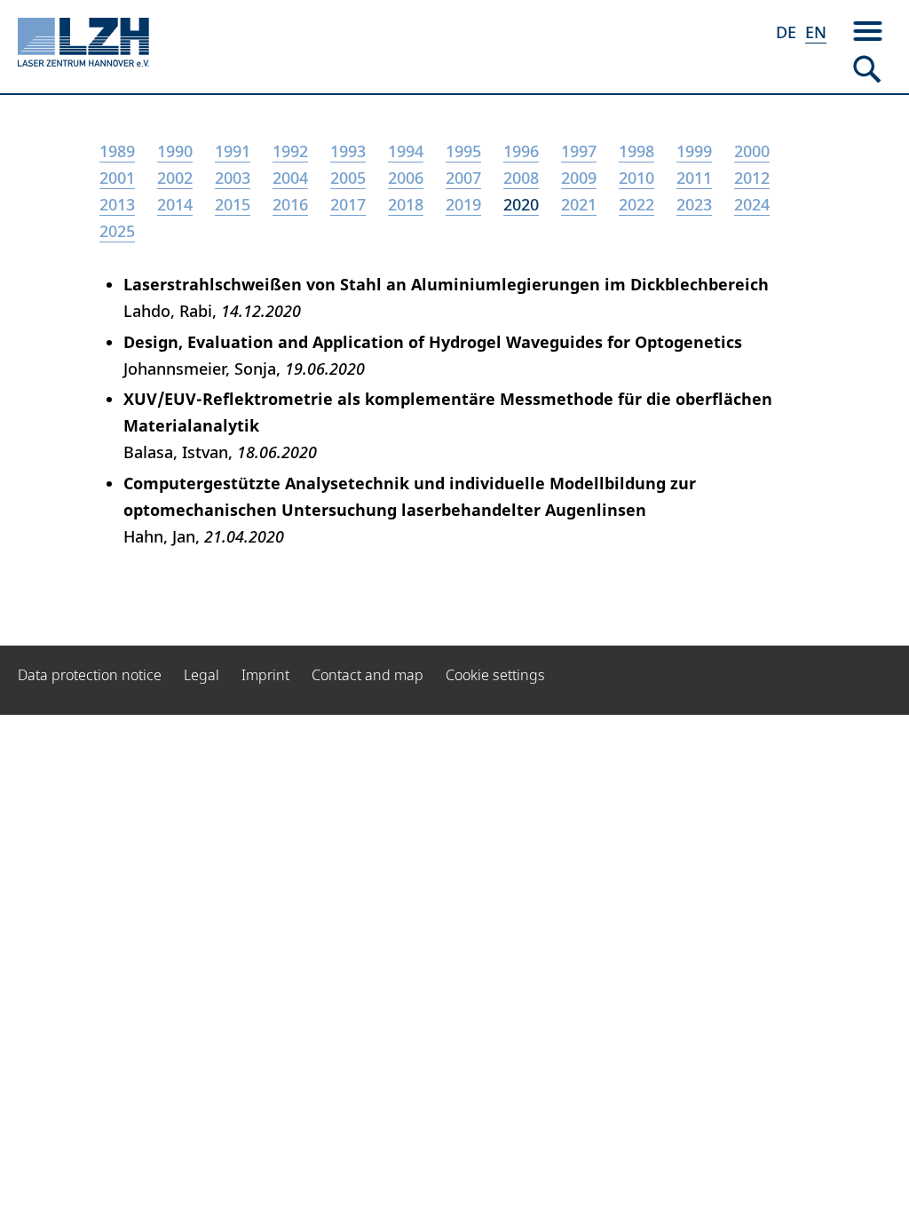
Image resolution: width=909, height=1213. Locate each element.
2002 (175, 177)
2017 (348, 204)
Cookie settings (495, 675)
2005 (348, 177)
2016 (290, 204)
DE (786, 32)
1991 (232, 151)
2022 (636, 204)
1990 (175, 151)
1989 (117, 151)
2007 (463, 177)
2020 (521, 204)
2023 (694, 204)
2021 (579, 204)
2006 (405, 177)
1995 (463, 151)
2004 (290, 177)
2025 (117, 231)
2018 (405, 204)
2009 (579, 177)
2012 (752, 177)
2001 (117, 177)
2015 (232, 204)
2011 (694, 177)
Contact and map (367, 675)
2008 (521, 177)
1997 (579, 151)
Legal (201, 675)
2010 (636, 177)
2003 (232, 177)
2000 (752, 151)
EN (815, 32)
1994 (405, 151)
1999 (694, 151)
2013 (117, 204)
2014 (175, 204)
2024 (752, 204)
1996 (521, 151)
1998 (636, 151)
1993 (348, 151)
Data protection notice (90, 675)
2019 (463, 204)
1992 (290, 151)
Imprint (265, 675)
